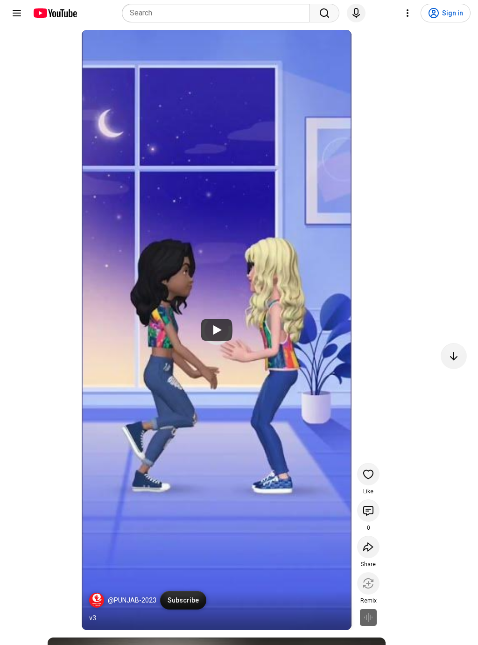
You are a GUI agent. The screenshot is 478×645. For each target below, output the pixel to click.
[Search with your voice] (356, 13)
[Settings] (407, 13)
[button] (96, 600)
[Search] (324, 13)
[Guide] (16, 13)
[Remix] (368, 583)
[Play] (216, 330)
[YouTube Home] (55, 13)
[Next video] (454, 356)
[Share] (368, 547)
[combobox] (219, 13)
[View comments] (368, 510)
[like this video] (368, 474)
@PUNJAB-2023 (132, 600)
